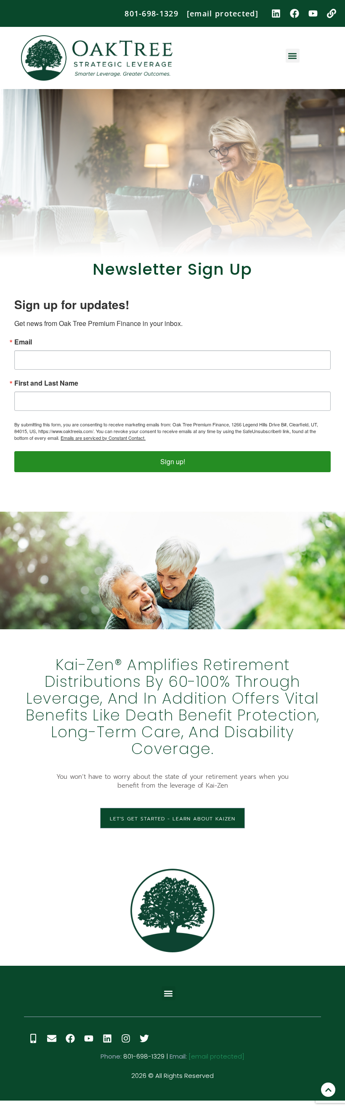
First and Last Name (46, 383)
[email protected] (216, 1056)
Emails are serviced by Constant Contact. (103, 437)
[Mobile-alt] (33, 1038)
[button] (293, 56)
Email (23, 342)
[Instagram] (126, 1038)
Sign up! (172, 461)
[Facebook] (294, 13)
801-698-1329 (151, 13)
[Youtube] (313, 13)
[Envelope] (51, 1038)
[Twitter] (144, 1038)
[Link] (331, 13)
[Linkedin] (276, 13)
